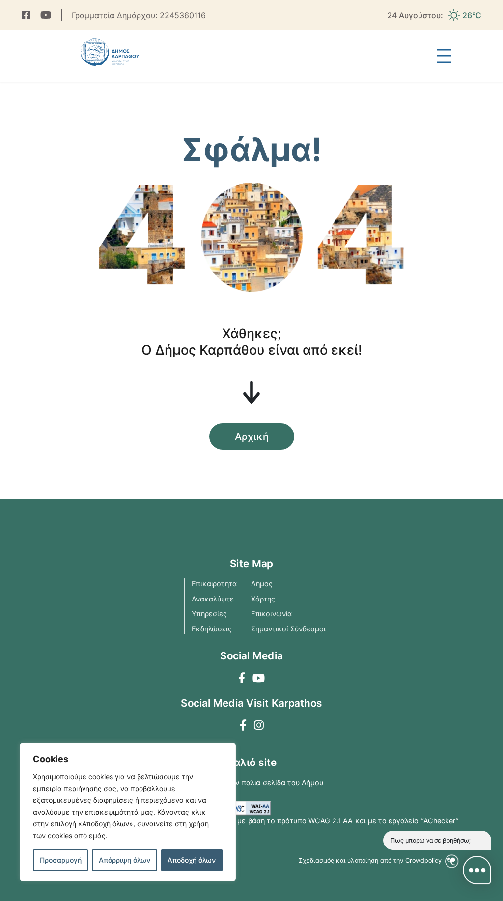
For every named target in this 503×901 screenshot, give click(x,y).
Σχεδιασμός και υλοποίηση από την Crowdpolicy (371, 860)
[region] (128, 812)
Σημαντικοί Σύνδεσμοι (288, 628)
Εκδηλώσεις (212, 628)
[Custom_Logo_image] (109, 52)
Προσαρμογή (61, 860)
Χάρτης (263, 598)
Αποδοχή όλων (192, 860)
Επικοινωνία (271, 613)
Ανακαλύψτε (213, 598)
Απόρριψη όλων (124, 860)
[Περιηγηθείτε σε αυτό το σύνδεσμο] (26, 15)
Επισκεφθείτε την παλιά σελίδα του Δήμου (252, 782)
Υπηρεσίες (209, 613)
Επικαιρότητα (214, 583)
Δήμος (262, 583)
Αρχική (252, 436)
